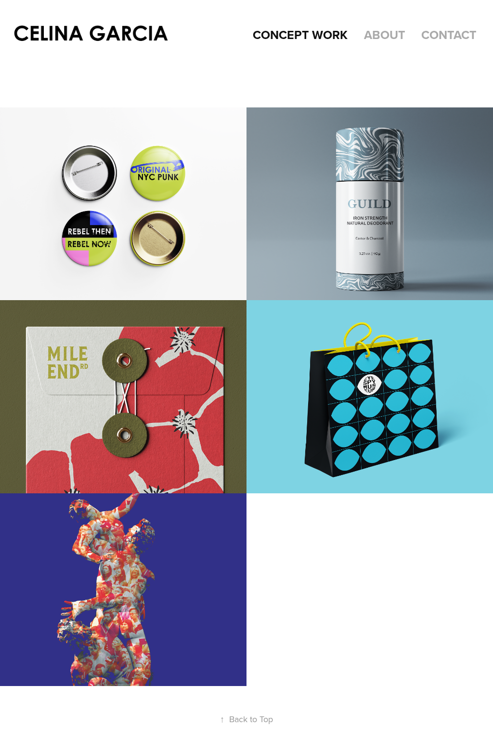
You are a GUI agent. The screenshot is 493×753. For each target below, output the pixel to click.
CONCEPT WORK (300, 34)
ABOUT (384, 34)
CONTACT (449, 34)
